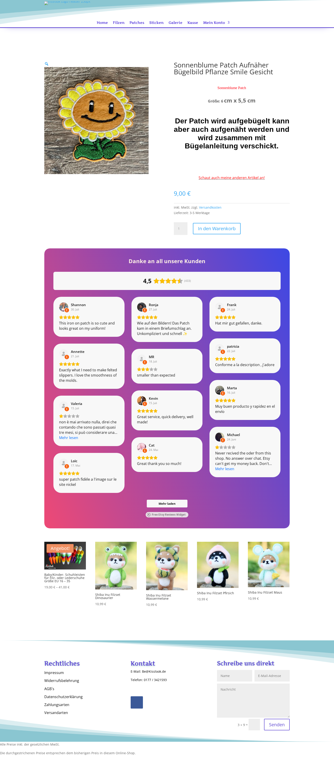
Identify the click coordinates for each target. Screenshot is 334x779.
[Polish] (286, 7)
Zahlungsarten (56, 705)
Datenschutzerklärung (63, 697)
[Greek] (259, 13)
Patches (137, 23)
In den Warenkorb (217, 228)
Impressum (54, 673)
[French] (277, 7)
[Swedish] (277, 13)
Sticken (156, 23)
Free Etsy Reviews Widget (169, 514)
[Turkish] (255, 13)
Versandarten (56, 713)
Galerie (175, 23)
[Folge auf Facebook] (137, 702)
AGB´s (49, 689)
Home (102, 23)
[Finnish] (268, 13)
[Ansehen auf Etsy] (63, 307)
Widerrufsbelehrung (61, 681)
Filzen (119, 23)
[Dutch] (282, 7)
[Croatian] (282, 13)
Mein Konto (214, 23)
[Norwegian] (273, 13)
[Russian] (264, 7)
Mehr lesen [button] (68, 437)
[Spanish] (273, 7)
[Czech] (286, 13)
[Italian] (268, 7)
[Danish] (264, 13)
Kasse (192, 23)
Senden (277, 725)
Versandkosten (210, 207)
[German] (259, 7)
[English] (255, 7)
